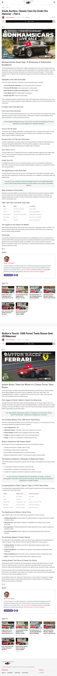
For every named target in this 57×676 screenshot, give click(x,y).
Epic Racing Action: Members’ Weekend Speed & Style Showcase (50, 296)
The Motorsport (8, 666)
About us (4, 672)
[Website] (17, 275)
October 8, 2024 (20, 339)
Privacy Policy (25, 672)
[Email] (15, 275)
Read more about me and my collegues (34, 271)
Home (3, 7)
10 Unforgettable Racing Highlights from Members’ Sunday (22, 296)
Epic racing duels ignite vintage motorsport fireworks (7, 312)
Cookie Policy (17, 672)
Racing (7, 7)
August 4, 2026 (47, 299)
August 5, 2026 (5, 299)
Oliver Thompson (10, 17)
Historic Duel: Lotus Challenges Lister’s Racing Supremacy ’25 (7, 296)
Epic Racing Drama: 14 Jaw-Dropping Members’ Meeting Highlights (36, 296)
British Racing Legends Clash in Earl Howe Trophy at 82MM (21, 312)
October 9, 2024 (20, 17)
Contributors (10, 672)
